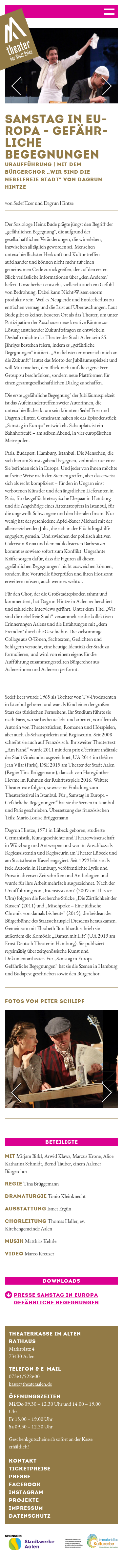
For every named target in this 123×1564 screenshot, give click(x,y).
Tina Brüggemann (41, 1183)
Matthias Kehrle (40, 1241)
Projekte (24, 1500)
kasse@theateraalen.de (30, 1383)
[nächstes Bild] (102, 86)
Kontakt (23, 1461)
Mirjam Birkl (29, 1156)
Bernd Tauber (57, 1163)
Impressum (26, 1508)
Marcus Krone (86, 1156)
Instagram (26, 1492)
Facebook (25, 1484)
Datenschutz (30, 1516)
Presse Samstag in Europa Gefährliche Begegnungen (56, 1299)
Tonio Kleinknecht (67, 1196)
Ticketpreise (30, 1469)
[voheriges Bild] (21, 86)
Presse (20, 1476)
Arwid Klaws (57, 1156)
